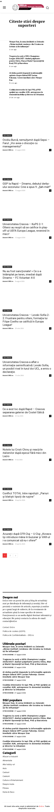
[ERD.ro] (27, 7)
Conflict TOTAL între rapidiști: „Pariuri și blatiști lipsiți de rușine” (26, 495)
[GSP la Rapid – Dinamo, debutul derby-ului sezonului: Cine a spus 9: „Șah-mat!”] (27, 168)
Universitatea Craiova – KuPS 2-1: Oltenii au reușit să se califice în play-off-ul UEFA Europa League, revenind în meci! (26, 229)
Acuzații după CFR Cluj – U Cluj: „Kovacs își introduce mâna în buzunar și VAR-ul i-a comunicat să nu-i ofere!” (27, 537)
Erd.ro (41, 806)
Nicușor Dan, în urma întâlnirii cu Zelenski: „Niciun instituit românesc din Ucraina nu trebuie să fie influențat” (26, 44)
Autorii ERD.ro (8, 150)
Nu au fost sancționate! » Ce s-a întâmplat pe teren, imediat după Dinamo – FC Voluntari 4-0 (22, 274)
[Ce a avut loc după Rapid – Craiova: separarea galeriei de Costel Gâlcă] (27, 393)
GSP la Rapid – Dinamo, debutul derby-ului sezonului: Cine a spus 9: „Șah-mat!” (27, 185)
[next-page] (15, 555)
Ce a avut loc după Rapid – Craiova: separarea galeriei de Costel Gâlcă (24, 411)
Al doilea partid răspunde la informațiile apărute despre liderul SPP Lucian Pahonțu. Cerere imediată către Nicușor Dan (25, 76)
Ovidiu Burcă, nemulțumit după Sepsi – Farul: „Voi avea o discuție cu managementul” (26, 143)
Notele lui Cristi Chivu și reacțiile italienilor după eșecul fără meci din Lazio (24, 453)
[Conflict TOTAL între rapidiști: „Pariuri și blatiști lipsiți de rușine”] (27, 478)
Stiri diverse (7, 135)
